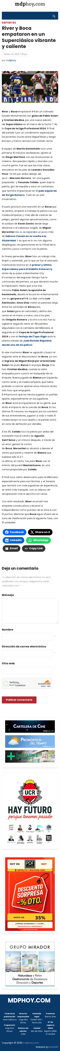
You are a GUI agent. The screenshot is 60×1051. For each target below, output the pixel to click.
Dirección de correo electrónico (24, 646)
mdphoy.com (29, 1000)
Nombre (7, 630)
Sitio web (8, 663)
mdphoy (11, 60)
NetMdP (53, 1047)
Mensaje (8, 595)
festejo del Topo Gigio (33, 336)
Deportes (9, 23)
